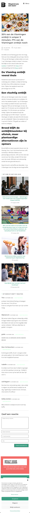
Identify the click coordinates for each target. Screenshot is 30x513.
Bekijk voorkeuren (15, 507)
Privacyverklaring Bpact (15, 510)
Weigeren (15, 503)
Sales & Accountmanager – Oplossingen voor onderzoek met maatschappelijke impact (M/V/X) (15, 198)
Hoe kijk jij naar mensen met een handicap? (15, 284)
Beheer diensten (14, 494)
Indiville (4, 66)
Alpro (17, 66)
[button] (27, 480)
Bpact (16, 68)
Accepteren (15, 498)
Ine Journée (7, 47)
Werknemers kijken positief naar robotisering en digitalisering (15, 257)
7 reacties (6, 49)
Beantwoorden (19, 297)
